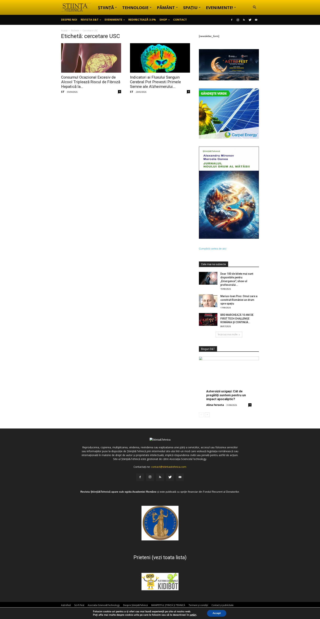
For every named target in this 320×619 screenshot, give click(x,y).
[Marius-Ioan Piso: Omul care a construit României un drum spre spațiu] (208, 300)
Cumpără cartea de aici (212, 248)
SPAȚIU (190, 7)
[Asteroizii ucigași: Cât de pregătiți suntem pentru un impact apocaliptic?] (229, 378)
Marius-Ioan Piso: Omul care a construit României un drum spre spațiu (238, 300)
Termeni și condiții (198, 605)
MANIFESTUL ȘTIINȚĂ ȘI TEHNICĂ (168, 605)
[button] (254, 7)
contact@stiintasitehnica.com (168, 467)
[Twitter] (250, 20)
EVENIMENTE (113, 19)
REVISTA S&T (90, 19)
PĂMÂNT (166, 7)
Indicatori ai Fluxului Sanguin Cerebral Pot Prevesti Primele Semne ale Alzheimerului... (155, 82)
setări (193, 615)
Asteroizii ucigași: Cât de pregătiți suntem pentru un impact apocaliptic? (226, 395)
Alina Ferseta (215, 405)
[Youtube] (256, 20)
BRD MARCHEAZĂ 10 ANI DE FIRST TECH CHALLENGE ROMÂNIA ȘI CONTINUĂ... (237, 318)
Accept (217, 613)
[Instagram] (238, 20)
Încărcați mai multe (228, 334)
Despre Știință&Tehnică (135, 605)
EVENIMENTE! (219, 7)
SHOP (163, 19)
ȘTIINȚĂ (106, 7)
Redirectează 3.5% (142, 19)
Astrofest (66, 605)
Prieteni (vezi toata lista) (160, 557)
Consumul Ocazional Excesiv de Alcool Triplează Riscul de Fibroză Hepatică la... (90, 82)
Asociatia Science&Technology (104, 605)
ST (62, 91)
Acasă (64, 30)
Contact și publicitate (222, 605)
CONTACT (180, 19)
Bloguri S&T (208, 348)
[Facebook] (231, 20)
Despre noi (69, 19)
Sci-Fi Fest (79, 605)
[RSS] (244, 20)
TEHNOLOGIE (135, 7)
